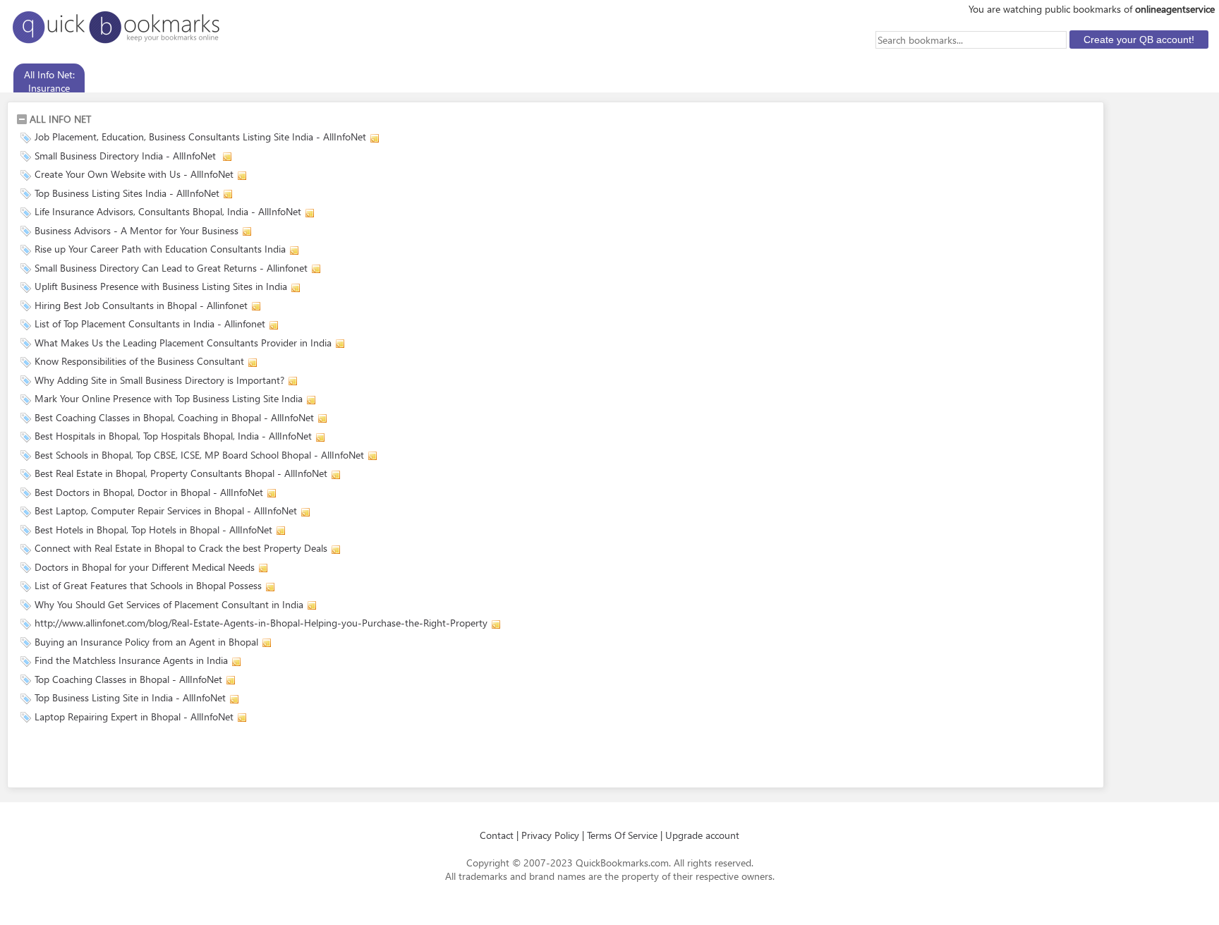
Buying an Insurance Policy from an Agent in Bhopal (146, 641)
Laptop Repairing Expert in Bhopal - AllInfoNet (134, 716)
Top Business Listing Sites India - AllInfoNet (127, 193)
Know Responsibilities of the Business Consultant (139, 361)
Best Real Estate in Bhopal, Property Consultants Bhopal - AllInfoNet (181, 473)
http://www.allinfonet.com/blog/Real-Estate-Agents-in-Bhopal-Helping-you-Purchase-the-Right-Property (261, 622)
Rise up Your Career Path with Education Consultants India (160, 248)
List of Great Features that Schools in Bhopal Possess (148, 585)
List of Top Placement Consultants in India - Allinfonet (150, 323)
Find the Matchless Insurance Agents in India (131, 660)
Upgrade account (702, 835)
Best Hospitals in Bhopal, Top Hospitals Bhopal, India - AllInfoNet (173, 435)
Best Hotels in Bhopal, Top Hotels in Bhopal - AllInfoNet (153, 529)
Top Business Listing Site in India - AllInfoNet (130, 697)
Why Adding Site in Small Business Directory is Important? (159, 380)
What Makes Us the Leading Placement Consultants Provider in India (183, 342)
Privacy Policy (550, 835)
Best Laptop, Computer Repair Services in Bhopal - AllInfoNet (166, 510)
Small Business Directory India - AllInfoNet (127, 155)
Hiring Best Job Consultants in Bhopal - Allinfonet (141, 305)
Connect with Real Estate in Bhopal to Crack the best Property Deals (181, 548)
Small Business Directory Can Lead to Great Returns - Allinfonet (171, 267)
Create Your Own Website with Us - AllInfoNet (134, 174)
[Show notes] (374, 138)
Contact (497, 835)
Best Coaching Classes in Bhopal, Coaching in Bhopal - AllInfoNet (174, 417)
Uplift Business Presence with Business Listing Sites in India (161, 286)
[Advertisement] (181, 758)
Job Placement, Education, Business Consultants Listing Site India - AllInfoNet (200, 136)
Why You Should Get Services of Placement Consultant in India (169, 604)
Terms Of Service (622, 835)
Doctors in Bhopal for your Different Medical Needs (145, 567)
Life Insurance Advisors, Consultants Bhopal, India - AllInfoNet (168, 211)
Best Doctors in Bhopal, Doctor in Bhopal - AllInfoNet (149, 492)
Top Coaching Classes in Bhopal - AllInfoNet (128, 679)
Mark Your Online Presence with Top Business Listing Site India (169, 398)
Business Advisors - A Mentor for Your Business (136, 230)
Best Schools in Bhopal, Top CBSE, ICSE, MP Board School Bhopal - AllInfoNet (199, 454)
